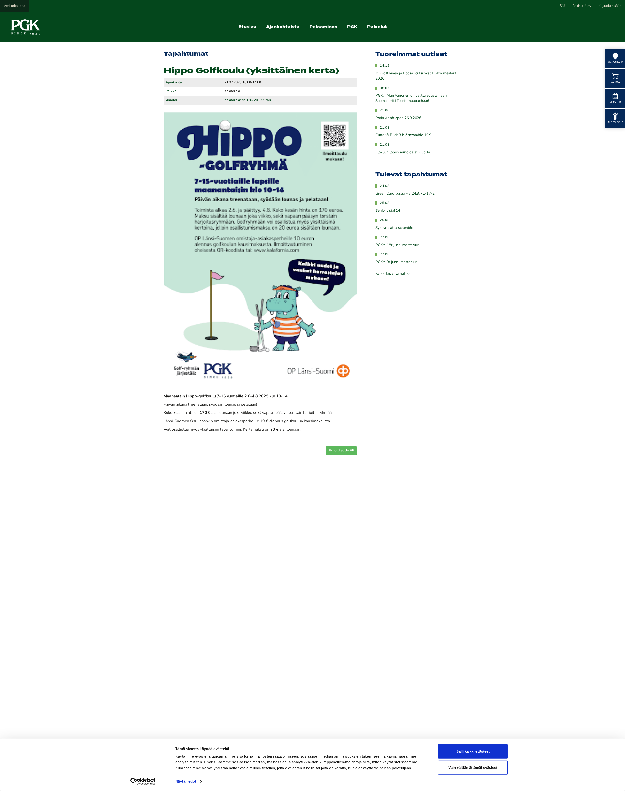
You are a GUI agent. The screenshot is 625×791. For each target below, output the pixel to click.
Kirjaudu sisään (609, 6)
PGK (352, 27)
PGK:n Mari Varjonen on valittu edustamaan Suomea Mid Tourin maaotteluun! (411, 98)
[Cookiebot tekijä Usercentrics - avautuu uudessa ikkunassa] (143, 781)
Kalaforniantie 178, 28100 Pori (247, 100)
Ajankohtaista (283, 27)
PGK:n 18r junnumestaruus (397, 245)
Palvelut (377, 27)
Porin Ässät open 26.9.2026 (398, 118)
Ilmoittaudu (339, 450)
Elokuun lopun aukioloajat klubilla (402, 152)
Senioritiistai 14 (387, 211)
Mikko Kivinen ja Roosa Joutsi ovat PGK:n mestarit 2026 (415, 76)
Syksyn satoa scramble (394, 228)
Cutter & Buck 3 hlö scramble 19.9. (403, 135)
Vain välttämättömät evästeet (472, 767)
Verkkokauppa (14, 6)
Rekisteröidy (582, 6)
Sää (562, 6)
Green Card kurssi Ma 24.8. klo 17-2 (405, 194)
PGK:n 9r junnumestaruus (396, 262)
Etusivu (247, 27)
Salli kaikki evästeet (473, 751)
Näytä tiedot (185, 781)
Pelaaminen (323, 27)
